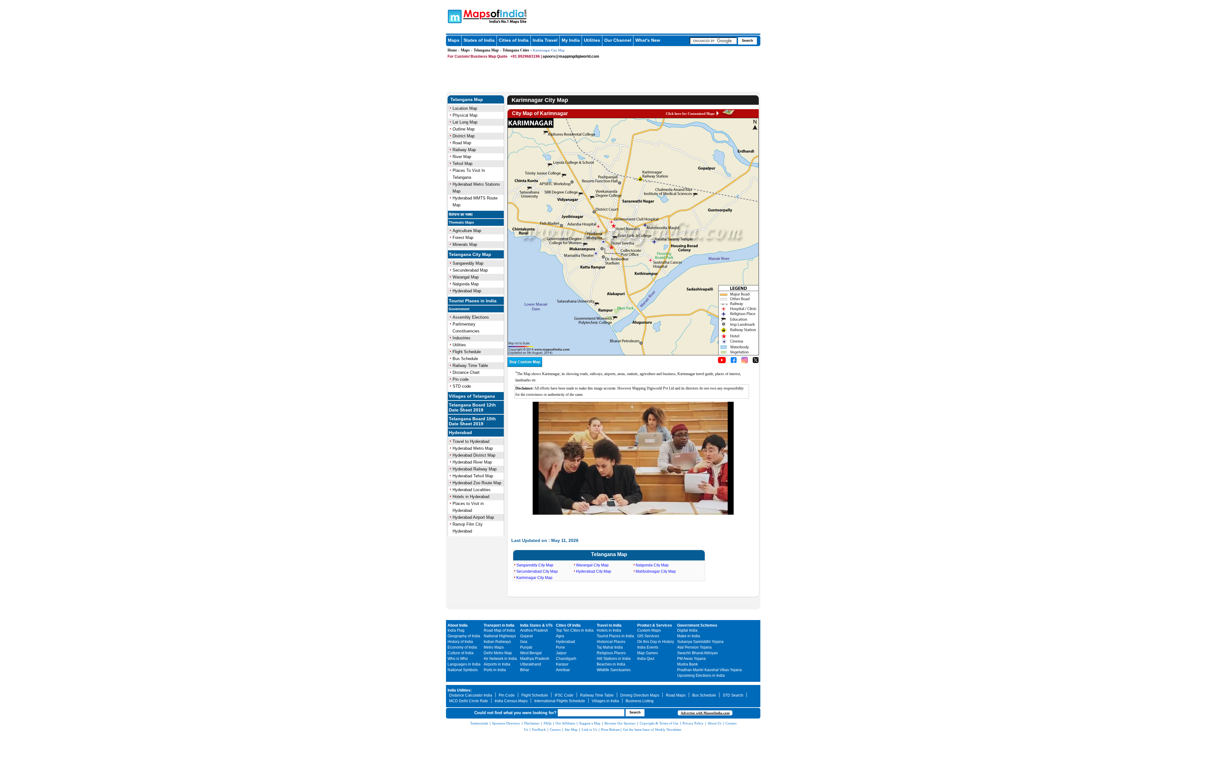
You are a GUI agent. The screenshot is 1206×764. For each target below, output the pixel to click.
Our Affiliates (565, 723)
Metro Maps (494, 647)
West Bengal (531, 653)
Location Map (465, 108)
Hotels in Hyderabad (471, 496)
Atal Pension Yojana (694, 647)
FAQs (547, 723)
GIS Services (648, 636)
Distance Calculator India (470, 695)
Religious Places (611, 653)
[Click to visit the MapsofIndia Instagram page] (745, 362)
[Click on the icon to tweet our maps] (755, 362)
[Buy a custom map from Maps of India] (525, 365)
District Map (464, 136)
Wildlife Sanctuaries (614, 670)
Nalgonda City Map (652, 565)
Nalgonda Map (466, 284)
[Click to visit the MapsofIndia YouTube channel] (722, 362)
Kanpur (562, 664)
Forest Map (463, 237)
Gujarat (526, 636)
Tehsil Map (462, 163)
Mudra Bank (687, 664)
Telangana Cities (516, 50)
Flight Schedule (467, 351)
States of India (479, 40)
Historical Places (611, 641)
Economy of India (462, 647)
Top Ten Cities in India (575, 630)
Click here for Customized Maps (690, 113)
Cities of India (514, 40)
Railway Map (464, 149)
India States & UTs (536, 625)
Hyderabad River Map (472, 462)
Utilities (592, 40)
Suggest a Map (589, 723)
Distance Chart (466, 372)
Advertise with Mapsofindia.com (705, 713)
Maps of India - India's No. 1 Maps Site (453, 16)
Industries (461, 338)
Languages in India (464, 664)
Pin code (461, 379)
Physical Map (465, 115)
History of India (460, 641)
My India (571, 40)
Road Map (462, 143)
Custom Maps (649, 630)
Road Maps (676, 695)
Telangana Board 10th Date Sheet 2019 (472, 421)
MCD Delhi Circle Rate (468, 701)
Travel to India (609, 625)
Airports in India (497, 664)
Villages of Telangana (472, 396)
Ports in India (495, 670)
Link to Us (589, 729)
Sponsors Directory (506, 723)
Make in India (688, 636)
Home (452, 50)
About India (458, 625)
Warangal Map (466, 277)
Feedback (539, 729)
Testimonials (479, 723)
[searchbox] (713, 40)
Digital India (687, 630)
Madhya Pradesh (534, 658)
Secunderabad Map (470, 270)
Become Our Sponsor (620, 723)
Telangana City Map (470, 254)
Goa (523, 641)
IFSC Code (564, 695)
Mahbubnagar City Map (656, 571)
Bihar (524, 670)
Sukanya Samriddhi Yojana (700, 641)
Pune (560, 647)
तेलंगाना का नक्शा (461, 214)
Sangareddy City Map (534, 565)
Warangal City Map (592, 565)
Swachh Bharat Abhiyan (697, 653)
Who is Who (458, 658)
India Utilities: (460, 690)
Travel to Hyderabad (471, 441)
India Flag (456, 630)
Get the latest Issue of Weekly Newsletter (652, 729)
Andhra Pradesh (534, 630)
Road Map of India (499, 630)
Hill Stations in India (614, 658)
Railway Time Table (470, 365)
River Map (462, 156)
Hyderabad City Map (593, 571)
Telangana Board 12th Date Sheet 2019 (472, 407)
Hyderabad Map (467, 291)
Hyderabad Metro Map (473, 448)
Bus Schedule (465, 358)
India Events (647, 647)
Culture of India (461, 653)
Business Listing (640, 701)
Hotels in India (609, 630)
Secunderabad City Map (537, 571)
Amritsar (563, 670)
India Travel (545, 40)
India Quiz (646, 658)
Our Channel (617, 40)
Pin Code (507, 695)
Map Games (647, 653)
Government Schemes (697, 625)
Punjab (526, 647)
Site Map (571, 729)
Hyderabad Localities (472, 489)
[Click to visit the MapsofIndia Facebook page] (734, 362)
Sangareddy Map (468, 263)
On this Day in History (655, 641)
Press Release (610, 729)
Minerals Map (465, 244)
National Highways (500, 636)
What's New (647, 40)
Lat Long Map (465, 122)
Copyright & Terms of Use (659, 723)
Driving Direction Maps (639, 695)
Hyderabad (460, 432)
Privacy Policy (693, 723)
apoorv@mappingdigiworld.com (571, 56)
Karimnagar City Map (534, 578)
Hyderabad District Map (474, 455)
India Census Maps (511, 701)
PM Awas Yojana (691, 658)
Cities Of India (568, 625)
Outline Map (464, 129)
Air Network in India (500, 658)
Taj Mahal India (610, 647)
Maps (453, 40)
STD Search (733, 695)
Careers (555, 729)
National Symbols (463, 670)
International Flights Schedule (559, 701)
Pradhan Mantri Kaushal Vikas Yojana (709, 670)
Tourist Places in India (473, 300)
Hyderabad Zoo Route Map (477, 482)
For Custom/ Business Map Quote (478, 56)
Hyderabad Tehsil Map (473, 476)
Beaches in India (611, 664)
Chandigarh (566, 658)
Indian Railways (497, 641)
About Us (714, 723)
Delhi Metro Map (498, 653)
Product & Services (654, 625)
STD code (462, 386)
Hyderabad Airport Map (473, 517)
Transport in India (499, 625)
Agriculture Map (467, 230)
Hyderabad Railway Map (475, 469)
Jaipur (561, 653)
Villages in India (605, 701)
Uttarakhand (530, 664)
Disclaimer (532, 723)
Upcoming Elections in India (701, 675)
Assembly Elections (471, 317)
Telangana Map (486, 50)
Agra (560, 636)
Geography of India (464, 636)
